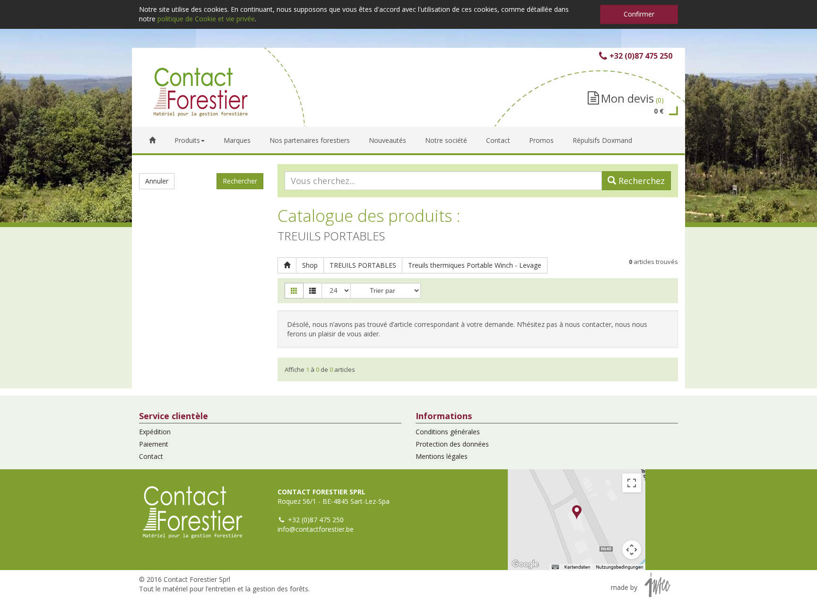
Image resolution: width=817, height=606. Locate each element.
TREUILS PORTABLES (363, 265)
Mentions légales (442, 456)
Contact (151, 456)
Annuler (156, 180)
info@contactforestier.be (316, 529)
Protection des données (452, 443)
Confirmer (639, 13)
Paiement (153, 443)
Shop (310, 265)
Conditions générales (448, 431)
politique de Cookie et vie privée (206, 18)
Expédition (155, 431)
